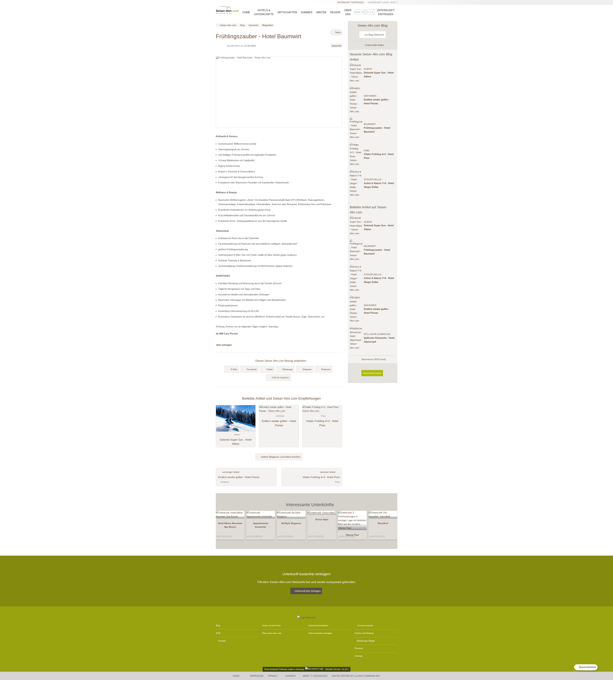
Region (335, 12)
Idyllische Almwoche (377, 334)
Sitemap (358, 656)
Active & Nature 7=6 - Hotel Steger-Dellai (379, 185)
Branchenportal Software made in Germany (284, 669)
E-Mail (234, 369)
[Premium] (391, 505)
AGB (218, 633)
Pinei (367, 150)
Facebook (252, 369)
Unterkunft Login (378, 2)
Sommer (306, 12)
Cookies (290, 676)
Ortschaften (287, 12)
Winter (321, 12)
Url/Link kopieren (280, 377)
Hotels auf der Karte (271, 625)
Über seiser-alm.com (271, 633)
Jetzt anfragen (224, 345)
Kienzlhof (383, 523)
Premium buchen (365, 625)
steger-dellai (372, 179)
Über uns (348, 12)
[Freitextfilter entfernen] (365, 12)
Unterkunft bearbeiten (318, 625)
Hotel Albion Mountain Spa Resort (230, 525)
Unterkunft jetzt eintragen (308, 591)
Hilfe (393, 2)
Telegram (307, 369)
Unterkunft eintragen (350, 2)
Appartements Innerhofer (260, 525)
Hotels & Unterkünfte (264, 12)
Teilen (337, 32)
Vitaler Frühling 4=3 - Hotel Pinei (379, 156)
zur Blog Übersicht (374, 34)
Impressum (256, 676)
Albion (368, 69)
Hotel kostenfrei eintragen (320, 633)
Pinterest (325, 369)
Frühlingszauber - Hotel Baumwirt (377, 129)
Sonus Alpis (321, 519)
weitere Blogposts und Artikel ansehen (280, 456)
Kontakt (222, 641)
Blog (218, 625)
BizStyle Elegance (291, 523)
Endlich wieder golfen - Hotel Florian (377, 101)
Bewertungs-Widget (366, 641)
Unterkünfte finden (374, 45)
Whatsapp (287, 369)
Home (246, 12)
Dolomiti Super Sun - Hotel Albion (379, 74)
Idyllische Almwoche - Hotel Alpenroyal (379, 339)
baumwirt (336, 45)
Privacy (272, 676)
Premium (359, 648)
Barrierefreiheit (587, 667)
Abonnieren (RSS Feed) (374, 359)
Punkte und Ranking (364, 633)
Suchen (371, 12)
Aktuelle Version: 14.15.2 (336, 669)
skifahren (370, 96)
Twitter (269, 369)
